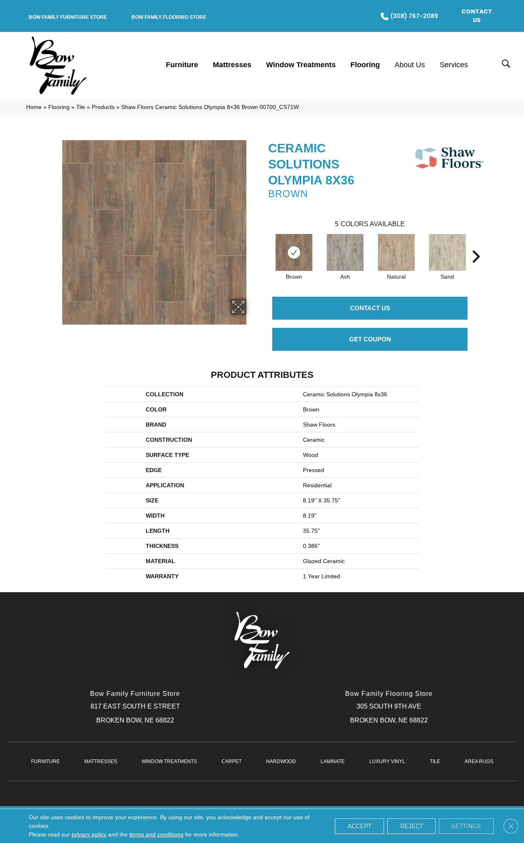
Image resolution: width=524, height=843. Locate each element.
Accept (359, 826)
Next (476, 244)
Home (34, 107)
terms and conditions (156, 834)
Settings (466, 826)
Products (103, 107)
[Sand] (447, 252)
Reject (411, 826)
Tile (80, 107)
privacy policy (89, 834)
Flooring (59, 107)
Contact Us (370, 307)
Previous (264, 244)
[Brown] (293, 252)
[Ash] (345, 252)
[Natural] (396, 252)
